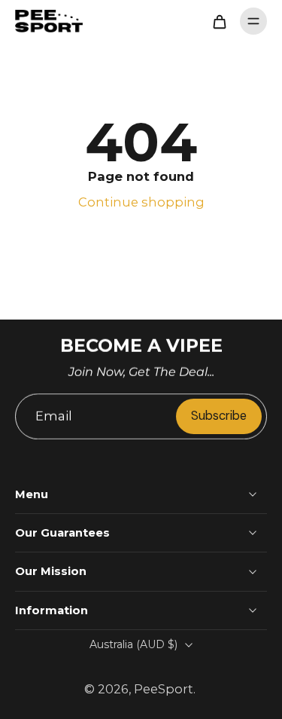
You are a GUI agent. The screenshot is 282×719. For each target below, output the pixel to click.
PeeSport (163, 688)
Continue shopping (141, 202)
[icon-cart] (218, 21)
